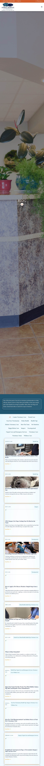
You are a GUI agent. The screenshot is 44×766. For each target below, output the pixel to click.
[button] (42, 7)
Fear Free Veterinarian (13, 421)
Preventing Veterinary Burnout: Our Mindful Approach (21, 554)
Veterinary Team (17, 435)
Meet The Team (25, 424)
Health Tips (34, 421)
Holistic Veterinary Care (12, 424)
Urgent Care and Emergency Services (16, 432)
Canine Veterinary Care (19, 417)
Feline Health (25, 421)
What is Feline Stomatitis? (12, 652)
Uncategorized (32, 428)
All (10, 417)
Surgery (23, 428)
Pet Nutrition (35, 424)
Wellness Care (28, 435)
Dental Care (31, 417)
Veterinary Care (33, 432)
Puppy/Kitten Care (13, 428)
